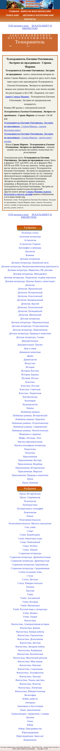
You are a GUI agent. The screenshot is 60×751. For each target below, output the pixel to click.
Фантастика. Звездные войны (30, 646)
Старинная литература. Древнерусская (30, 561)
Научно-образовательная (30, 441)
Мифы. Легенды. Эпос (30, 438)
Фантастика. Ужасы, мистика (30, 680)
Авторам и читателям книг (38, 15)
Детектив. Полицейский (30, 311)
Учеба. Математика (30, 605)
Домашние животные (30, 352)
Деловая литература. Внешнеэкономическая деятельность (30, 266)
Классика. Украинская (30, 393)
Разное (30, 516)
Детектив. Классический (30, 296)
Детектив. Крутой (30, 303)
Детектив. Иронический (30, 288)
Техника (30, 587)
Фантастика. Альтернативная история (30, 624)
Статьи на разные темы (30, 572)
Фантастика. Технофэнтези (30, 672)
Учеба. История (30, 602)
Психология (30, 501)
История (30, 367)
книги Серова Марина (17, 96)
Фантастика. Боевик (30, 628)
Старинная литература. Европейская (30, 564)
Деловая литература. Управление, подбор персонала (30, 277)
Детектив (30, 285)
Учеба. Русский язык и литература (30, 609)
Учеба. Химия (30, 616)
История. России (30, 378)
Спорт (30, 531)
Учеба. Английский (30, 598)
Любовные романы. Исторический (30, 415)
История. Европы (30, 374)
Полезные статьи (30, 233)
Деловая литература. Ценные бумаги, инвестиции (30, 281)
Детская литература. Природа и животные (30, 333)
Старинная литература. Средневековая (30, 568)
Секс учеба (30, 527)
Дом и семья (30, 348)
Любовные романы (30, 412)
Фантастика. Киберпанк (30, 650)
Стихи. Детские (30, 579)
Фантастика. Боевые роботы (30, 631)
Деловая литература (30, 259)
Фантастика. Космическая (30, 654)
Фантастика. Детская (30, 643)
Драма (30, 356)
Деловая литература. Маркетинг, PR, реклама (30, 270)
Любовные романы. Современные (30, 426)
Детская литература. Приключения (30, 330)
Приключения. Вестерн (30, 460)
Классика (30, 382)
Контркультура (30, 397)
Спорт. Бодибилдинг (30, 534)
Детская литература (30, 318)
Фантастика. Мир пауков (30, 661)
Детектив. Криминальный (30, 300)
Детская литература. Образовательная (30, 322)
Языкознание (30, 740)
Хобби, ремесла (30, 699)
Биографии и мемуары (30, 248)
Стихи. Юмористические (30, 583)
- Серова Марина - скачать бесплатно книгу (28, 126)
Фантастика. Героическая (30, 635)
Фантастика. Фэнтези (30, 684)
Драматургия (30, 359)
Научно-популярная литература (30, 445)
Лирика (30, 408)
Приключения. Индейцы (30, 464)
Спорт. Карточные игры (30, 538)
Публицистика (30, 505)
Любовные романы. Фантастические (30, 430)
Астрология (30, 240)
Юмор (30, 725)
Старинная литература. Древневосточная (30, 557)
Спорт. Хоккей (30, 549)
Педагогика (30, 449)
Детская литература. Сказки (30, 337)
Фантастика (30, 620)
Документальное (30, 341)
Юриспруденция (30, 732)
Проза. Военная (30, 482)
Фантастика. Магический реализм (30, 658)
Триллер (30, 590)
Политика (30, 453)
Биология (30, 251)
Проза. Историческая (30, 494)
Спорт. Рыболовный (30, 542)
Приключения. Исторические (30, 468)
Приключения (30, 456)
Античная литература (30, 236)
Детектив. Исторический (30, 292)
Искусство (30, 363)
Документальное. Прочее (30, 344)
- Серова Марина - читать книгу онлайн (28, 138)
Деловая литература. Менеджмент (30, 274)
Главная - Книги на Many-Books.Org (30, 11)
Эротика (30, 717)
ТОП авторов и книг (18, 25)
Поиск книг (12, 15)
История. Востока (30, 371)
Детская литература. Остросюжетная (30, 326)
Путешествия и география (30, 508)
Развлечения (30, 512)
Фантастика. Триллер (30, 676)
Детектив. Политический (30, 307)
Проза (30, 479)
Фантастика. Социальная (30, 669)
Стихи (30, 576)
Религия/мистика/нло (30, 520)
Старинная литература (30, 553)
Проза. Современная (30, 497)
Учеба (30, 594)
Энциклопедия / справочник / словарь (30, 714)
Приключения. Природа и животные (30, 475)
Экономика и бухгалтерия (30, 706)
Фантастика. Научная (30, 665)
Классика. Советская (30, 389)
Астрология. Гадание (30, 244)
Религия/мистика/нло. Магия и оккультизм (30, 523)
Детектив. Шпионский (30, 315)
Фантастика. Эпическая (30, 687)
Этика (30, 721)
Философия (30, 695)
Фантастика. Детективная (30, 639)
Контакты (30, 19)
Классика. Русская (30, 386)
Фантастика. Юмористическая (30, 691)
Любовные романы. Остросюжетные (30, 423)
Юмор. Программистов (30, 728)
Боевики (30, 255)
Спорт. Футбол (30, 546)
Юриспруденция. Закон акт (30, 736)
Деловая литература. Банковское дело (30, 262)
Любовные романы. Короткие (30, 419)
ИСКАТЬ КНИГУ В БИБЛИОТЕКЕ (37, 27)
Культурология (30, 404)
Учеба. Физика (30, 613)
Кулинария (30, 400)
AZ (50, 38)
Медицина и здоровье (30, 434)
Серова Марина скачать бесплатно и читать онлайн (27, 193)
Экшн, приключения (30, 710)
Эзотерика (30, 702)
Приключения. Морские (30, 471)
